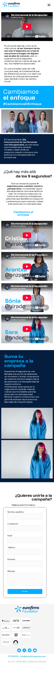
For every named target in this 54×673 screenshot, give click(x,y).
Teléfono (11, 547)
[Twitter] (19, 650)
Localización (13, 524)
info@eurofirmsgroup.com (33, 656)
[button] (49, 5)
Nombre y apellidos (16, 512)
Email (10, 536)
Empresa (11, 559)
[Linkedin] (30, 650)
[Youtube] (35, 650)
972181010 (13, 656)
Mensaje (11, 571)
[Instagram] (24, 650)
